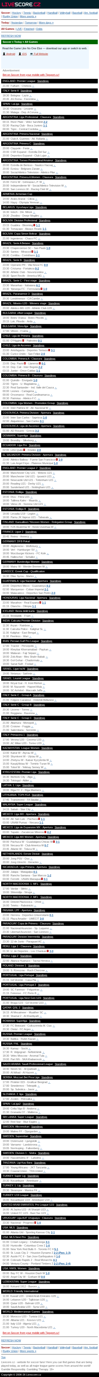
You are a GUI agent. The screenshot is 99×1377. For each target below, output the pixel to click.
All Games (7, 28)
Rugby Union (10, 16)
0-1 (40, 340)
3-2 (37, 430)
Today (5, 22)
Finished (29, 28)
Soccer (5, 12)
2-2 (45, 121)
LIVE (19, 28)
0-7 (46, 845)
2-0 (43, 353)
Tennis (27, 12)
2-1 (38, 255)
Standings (43, 81)
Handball (52, 12)
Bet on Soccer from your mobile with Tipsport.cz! (31, 74)
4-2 (48, 585)
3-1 (53, 350)
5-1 (56, 1249)
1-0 (48, 248)
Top (3, 1357)
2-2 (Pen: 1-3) (62, 1252)
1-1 (45, 125)
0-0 (46, 264)
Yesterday (17, 22)
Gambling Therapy (37, 1369)
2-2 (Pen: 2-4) (62, 1263)
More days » (46, 22)
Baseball (77, 12)
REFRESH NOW (11, 35)
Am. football (91, 12)
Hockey (16, 12)
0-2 (37, 268)
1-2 (49, 875)
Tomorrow (31, 22)
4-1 (38, 285)
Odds (39, 28)
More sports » (28, 16)
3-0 (42, 918)
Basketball (39, 12)
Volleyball (65, 12)
